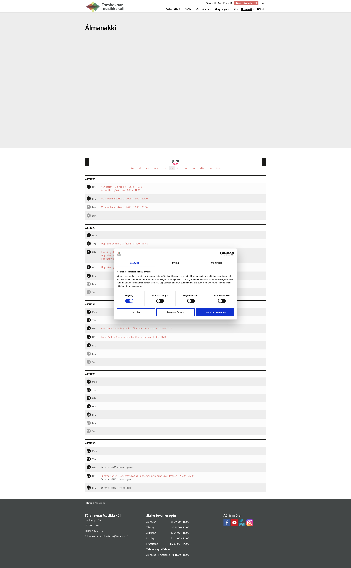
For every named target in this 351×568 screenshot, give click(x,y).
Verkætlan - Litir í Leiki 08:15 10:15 (121, 186)
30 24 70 (98, 530)
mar (148, 168)
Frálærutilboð (173, 9)
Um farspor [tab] (216, 263)
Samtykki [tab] (134, 263)
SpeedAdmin (224, 3)
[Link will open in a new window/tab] (226, 522)
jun (171, 168)
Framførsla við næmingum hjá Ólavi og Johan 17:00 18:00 (134, 337)
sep (194, 168)
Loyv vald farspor (175, 312)
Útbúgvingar (220, 9)
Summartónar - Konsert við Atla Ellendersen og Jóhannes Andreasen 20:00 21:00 (147, 476)
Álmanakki (246, 9)
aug (186, 168)
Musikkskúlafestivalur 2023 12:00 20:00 (124, 198)
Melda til (209, 3)
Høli (234, 9)
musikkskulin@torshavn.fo (114, 536)
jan (133, 168)
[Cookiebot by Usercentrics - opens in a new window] (222, 254)
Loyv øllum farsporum (215, 312)
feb (140, 168)
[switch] (160, 301)
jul (178, 168)
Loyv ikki (136, 312)
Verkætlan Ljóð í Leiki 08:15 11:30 (120, 190)
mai (164, 168)
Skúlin (188, 9)
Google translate (245, 3)
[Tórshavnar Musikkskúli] (105, 6)
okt (202, 168)
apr (156, 168)
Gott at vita (202, 9)
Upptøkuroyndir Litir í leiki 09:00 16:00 (124, 243)
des (218, 168)
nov (210, 168)
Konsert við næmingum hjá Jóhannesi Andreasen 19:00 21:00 (136, 328)
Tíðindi (260, 9)
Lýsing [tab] (175, 263)
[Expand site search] (263, 3)
